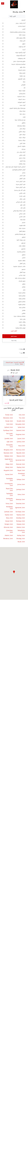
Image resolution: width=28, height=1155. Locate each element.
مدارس (23, 258)
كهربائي (23, 85)
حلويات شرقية (21, 91)
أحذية (23, 50)
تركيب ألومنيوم (21, 79)
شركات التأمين (21, 132)
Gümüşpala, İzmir (9, 499)
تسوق (23, 44)
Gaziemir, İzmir (20, 430)
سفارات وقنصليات (21, 126)
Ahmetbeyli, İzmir (21, 474)
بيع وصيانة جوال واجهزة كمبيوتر (17, 108)
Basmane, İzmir (8, 453)
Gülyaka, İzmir (21, 524)
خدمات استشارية (21, 96)
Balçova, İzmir (21, 456)
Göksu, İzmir (21, 494)
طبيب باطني (22, 193)
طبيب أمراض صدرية (20, 184)
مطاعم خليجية (21, 293)
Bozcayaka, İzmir (9, 446)
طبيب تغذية (22, 196)
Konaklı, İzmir (21, 421)
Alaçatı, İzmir (21, 470)
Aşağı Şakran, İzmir (9, 460)
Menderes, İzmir (8, 538)
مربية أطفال (22, 272)
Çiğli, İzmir (10, 441)
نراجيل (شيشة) (21, 70)
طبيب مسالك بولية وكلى (19, 211)
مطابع (23, 284)
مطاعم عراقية (21, 299)
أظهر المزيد (14, 331)
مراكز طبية (22, 219)
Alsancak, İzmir (20, 464)
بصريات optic (22, 35)
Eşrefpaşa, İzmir (8, 430)
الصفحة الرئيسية (18, 362)
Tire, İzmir (22, 418)
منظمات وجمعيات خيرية (19, 316)
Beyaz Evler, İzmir (9, 489)
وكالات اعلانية (21, 322)
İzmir (21, 364)
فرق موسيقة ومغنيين (19, 234)
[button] (2, 3)
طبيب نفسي (22, 217)
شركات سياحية (21, 140)
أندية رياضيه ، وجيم (20, 23)
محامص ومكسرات (20, 252)
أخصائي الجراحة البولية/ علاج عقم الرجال (15, 167)
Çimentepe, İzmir (9, 531)
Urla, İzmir (22, 415)
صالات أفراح (22, 143)
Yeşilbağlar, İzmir (9, 494)
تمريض (23, 222)
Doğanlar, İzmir (20, 434)
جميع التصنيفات (9, 362)
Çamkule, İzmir (8, 511)
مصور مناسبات (21, 281)
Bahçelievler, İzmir (21, 531)
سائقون (23, 123)
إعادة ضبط (13, 340)
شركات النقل (22, 134)
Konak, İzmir (9, 421)
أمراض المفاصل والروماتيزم (18, 170)
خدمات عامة (22, 114)
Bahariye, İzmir (20, 499)
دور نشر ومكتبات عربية (19, 120)
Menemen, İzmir (8, 418)
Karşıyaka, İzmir (20, 424)
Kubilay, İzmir (21, 535)
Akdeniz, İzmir (21, 527)
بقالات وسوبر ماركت (20, 38)
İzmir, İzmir (9, 424)
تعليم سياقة (22, 73)
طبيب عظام (22, 199)
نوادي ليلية (22, 319)
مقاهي (23, 313)
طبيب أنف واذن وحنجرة (19, 190)
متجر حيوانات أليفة (20, 240)
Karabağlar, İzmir (9, 479)
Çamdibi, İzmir (9, 438)
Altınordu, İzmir (8, 527)
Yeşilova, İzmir (21, 515)
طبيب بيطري (22, 155)
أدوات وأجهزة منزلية (20, 52)
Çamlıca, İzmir (21, 441)
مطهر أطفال (22, 231)
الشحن (23, 29)
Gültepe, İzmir (21, 479)
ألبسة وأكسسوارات (20, 55)
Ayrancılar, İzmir (20, 460)
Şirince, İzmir (21, 484)
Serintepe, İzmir (20, 511)
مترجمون (23, 243)
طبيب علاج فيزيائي (20, 202)
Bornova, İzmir (20, 450)
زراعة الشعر (22, 161)
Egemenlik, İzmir (20, 507)
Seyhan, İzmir (9, 515)
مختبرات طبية (22, 228)
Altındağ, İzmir (20, 538)
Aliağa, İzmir (9, 464)
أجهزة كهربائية (21, 102)
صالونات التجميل (21, 146)
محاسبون (23, 249)
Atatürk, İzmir (9, 535)
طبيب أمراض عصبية (20, 187)
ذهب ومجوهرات (21, 58)
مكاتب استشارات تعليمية (19, 266)
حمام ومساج (22, 93)
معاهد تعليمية (21, 261)
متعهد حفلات (21, 246)
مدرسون (23, 269)
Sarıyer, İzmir (9, 521)
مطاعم (23, 287)
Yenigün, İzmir (9, 524)
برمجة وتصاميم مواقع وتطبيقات (17, 32)
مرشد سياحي (22, 275)
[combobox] (16, 16)
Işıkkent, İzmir (9, 427)
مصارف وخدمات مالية (20, 278)
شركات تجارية (22, 137)
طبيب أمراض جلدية (20, 181)
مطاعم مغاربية (21, 304)
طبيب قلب (22, 208)
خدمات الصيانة (21, 99)
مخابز (24, 290)
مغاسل (23, 310)
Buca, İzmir (21, 446)
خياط (24, 82)
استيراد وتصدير (21, 26)
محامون (23, 255)
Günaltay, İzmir (20, 518)
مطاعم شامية (21, 296)
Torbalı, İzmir (9, 415)
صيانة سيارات (22, 111)
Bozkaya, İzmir (20, 521)
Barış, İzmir (9, 518)
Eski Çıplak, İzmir (9, 434)
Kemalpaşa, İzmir (9, 507)
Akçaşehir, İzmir (8, 470)
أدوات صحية (22, 105)
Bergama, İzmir (8, 450)
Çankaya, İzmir (20, 489)
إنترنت (23, 117)
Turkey (22, 349)
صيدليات (23, 149)
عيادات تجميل (22, 158)
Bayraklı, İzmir (20, 453)
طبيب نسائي (22, 214)
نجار (24, 88)
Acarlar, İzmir (9, 474)
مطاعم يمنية (22, 307)
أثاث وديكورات (21, 47)
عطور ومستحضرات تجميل (19, 61)
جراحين (23, 173)
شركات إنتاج (22, 129)
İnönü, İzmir (9, 503)
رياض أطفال (22, 263)
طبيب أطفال (22, 178)
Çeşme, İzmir (21, 438)
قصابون (23, 237)
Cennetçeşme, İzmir (9, 484)
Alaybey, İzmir (21, 467)
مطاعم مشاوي (21, 302)
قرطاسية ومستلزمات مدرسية (18, 64)
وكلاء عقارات (22, 325)
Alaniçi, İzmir (9, 467)
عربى (21, 353)
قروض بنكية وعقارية (20, 328)
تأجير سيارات (22, 41)
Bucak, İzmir (21, 541)
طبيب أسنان (22, 176)
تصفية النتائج (14, 336)
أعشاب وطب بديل (20, 152)
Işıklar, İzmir (21, 427)
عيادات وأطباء (22, 164)
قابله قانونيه (22, 225)
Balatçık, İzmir (9, 456)
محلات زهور (22, 67)
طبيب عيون (22, 205)
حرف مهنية (22, 76)
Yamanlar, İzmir (20, 503)
